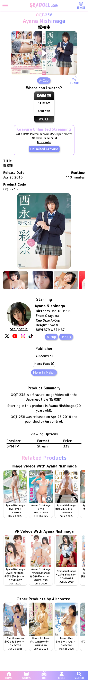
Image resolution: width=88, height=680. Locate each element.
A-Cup (44, 80)
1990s (66, 337)
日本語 (81, 7)
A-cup (51, 337)
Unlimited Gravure (44, 149)
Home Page (42, 363)
